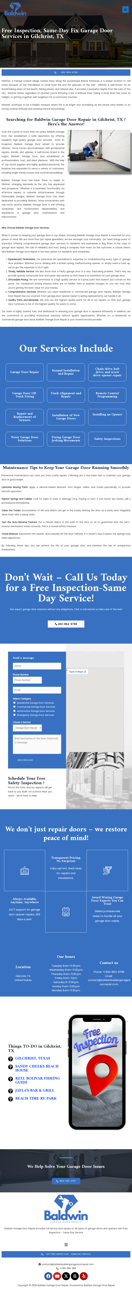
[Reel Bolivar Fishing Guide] (10, 1079)
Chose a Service (23, 722)
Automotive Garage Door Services (36, 711)
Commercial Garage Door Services (36, 706)
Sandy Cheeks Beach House (37, 1068)
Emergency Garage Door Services (35, 715)
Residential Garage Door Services (35, 702)
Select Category (23, 698)
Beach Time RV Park (36, 1098)
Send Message (25, 760)
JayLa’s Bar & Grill (34, 1090)
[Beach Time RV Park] (10, 1099)
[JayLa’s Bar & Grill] (10, 1091)
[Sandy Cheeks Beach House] (10, 1067)
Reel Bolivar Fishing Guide (37, 1080)
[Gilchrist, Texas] (10, 1059)
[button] (66, 1245)
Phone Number (22, 674)
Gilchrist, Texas (32, 1058)
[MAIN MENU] (125, 9)
